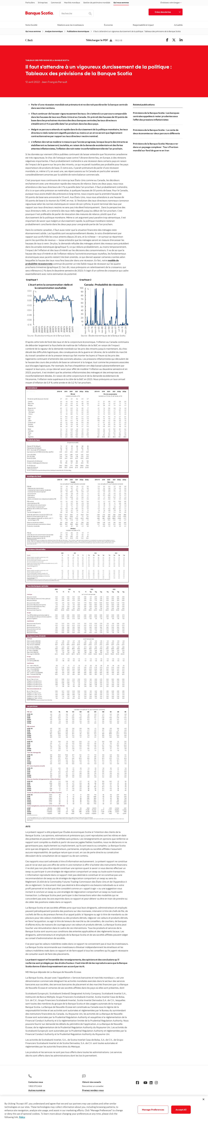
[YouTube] (145, 1082)
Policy (22, 1117)
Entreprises (43, 2)
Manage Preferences (153, 1109)
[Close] (203, 1099)
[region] (104, 1109)
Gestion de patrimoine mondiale (96, 2)
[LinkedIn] (151, 1082)
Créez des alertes (163, 12)
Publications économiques (78, 31)
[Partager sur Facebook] (167, 40)
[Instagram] (156, 1082)
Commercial (56, 2)
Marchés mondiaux (72, 2)
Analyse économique (54, 31)
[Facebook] (137, 1082)
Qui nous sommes (121, 2)
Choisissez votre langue (170, 2)
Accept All (181, 1109)
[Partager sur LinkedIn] (181, 40)
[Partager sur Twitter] (174, 40)
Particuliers (30, 2)
